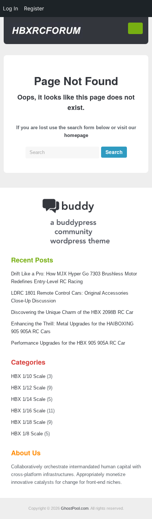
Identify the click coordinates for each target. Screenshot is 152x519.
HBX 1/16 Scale (28, 410)
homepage (76, 135)
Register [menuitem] (34, 8)
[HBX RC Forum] (46, 37)
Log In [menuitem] (10, 8)
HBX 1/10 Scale (28, 376)
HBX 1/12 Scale (28, 388)
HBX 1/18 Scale (28, 422)
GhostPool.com (75, 508)
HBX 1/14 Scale (28, 399)
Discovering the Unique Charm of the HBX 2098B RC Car (72, 312)
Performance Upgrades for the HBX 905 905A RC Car (68, 343)
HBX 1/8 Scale (27, 433)
